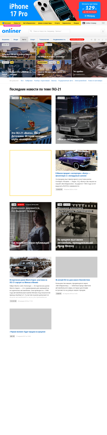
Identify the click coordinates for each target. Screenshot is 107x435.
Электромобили (81, 81)
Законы (54, 81)
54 (58, 62)
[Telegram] (91, 39)
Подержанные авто (65, 81)
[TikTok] (102, 39)
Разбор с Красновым (42, 81)
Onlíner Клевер (91, 23)
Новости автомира (95, 81)
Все (22, 81)
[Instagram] (95, 39)
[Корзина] (103, 31)
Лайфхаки (28, 81)
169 (12, 62)
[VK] (99, 39)
